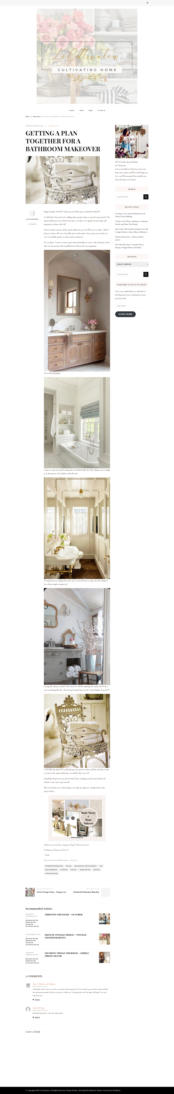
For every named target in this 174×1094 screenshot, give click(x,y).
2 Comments (32, 224)
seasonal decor (32, 926)
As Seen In (101, 110)
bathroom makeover (54, 866)
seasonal (29, 924)
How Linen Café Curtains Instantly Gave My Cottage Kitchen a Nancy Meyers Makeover (131, 230)
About (81, 110)
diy (101, 866)
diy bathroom (51, 869)
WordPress (116, 1090)
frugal (74, 869)
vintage (96, 869)
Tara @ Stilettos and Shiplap (44, 984)
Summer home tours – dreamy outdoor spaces (129, 238)
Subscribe (125, 314)
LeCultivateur (32, 219)
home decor (54, 126)
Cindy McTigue (39, 1008)
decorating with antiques (86, 866)
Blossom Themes (96, 1090)
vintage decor (51, 873)
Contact (72, 110)
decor (68, 866)
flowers (63, 869)
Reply (37, 1000)
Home (91, 110)
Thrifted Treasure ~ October (64, 914)
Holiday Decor (32, 920)
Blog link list (74, 860)
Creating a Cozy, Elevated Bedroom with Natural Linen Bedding (130, 215)
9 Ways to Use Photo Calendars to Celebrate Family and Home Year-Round (131, 222)
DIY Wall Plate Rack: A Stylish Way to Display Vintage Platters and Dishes (129, 246)
